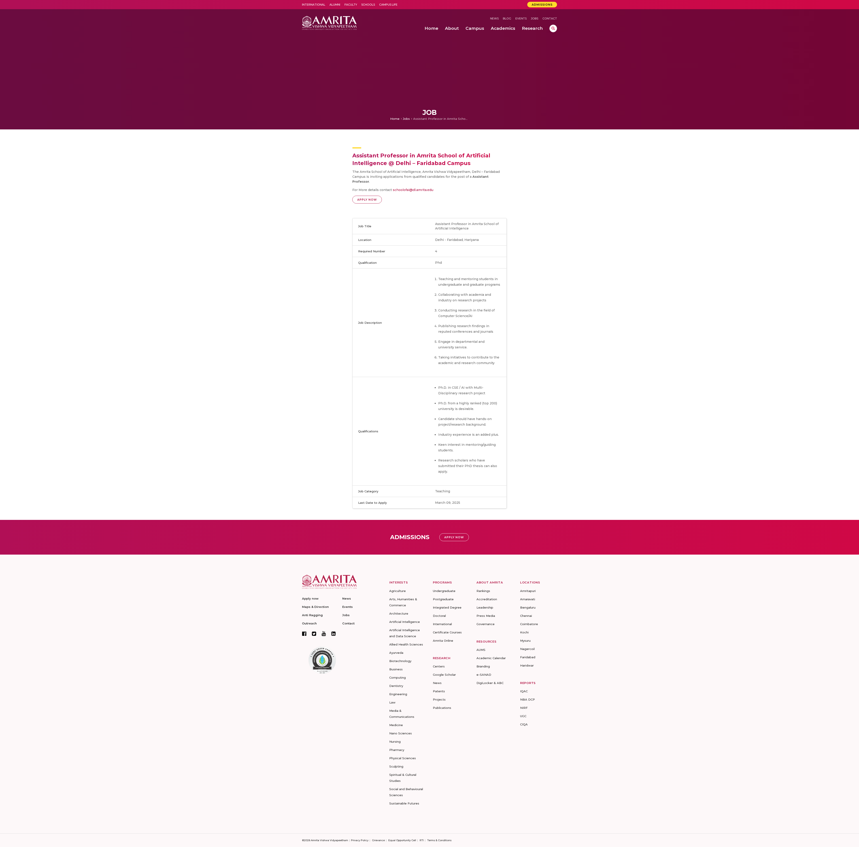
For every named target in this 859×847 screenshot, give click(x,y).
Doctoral (439, 616)
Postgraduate (443, 599)
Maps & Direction (315, 607)
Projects (439, 699)
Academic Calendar (491, 658)
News (494, 18)
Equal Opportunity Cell (402, 840)
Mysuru (525, 640)
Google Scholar (444, 674)
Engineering (398, 694)
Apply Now (367, 199)
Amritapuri (528, 591)
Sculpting (396, 766)
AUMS (480, 650)
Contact (549, 18)
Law (392, 702)
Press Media (485, 616)
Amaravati (527, 599)
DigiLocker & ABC (490, 683)
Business (396, 669)
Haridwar (527, 665)
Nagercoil (527, 649)
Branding (483, 666)
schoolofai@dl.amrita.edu (413, 190)
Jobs (534, 18)
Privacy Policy (359, 840)
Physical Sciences (402, 758)
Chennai (526, 616)
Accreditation (486, 599)
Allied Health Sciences (406, 644)
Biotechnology (400, 661)
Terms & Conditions (439, 840)
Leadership (484, 607)
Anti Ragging (312, 615)
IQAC (524, 691)
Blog (507, 18)
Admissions (542, 4)
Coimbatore (529, 624)
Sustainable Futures (404, 803)
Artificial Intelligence (404, 622)
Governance (485, 624)
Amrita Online (443, 640)
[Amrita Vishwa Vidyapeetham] (329, 22)
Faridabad (527, 657)
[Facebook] (304, 633)
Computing (397, 677)
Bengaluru (528, 607)
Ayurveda (396, 652)
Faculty (350, 4)
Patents (439, 691)
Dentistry (396, 686)
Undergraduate (444, 591)
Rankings (483, 591)
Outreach (309, 623)
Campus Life (388, 4)
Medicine (396, 725)
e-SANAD (483, 674)
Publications (442, 708)
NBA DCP (527, 699)
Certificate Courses (447, 632)
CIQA (524, 724)
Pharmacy (396, 750)
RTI (422, 840)
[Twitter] (314, 633)
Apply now (310, 598)
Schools (368, 4)
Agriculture (397, 591)
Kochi (524, 632)
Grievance (378, 840)
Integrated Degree (447, 607)
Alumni (335, 4)
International (313, 4)
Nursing (395, 741)
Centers (439, 666)
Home (395, 118)
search (553, 28)
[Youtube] (324, 633)
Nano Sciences (400, 733)
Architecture (398, 613)
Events (521, 18)
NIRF (524, 708)
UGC (523, 716)
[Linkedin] (333, 633)
